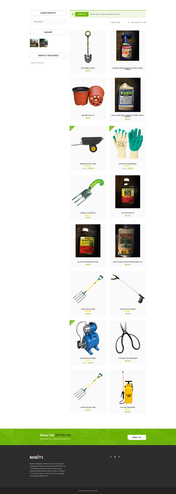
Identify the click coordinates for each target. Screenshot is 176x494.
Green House (38, 22)
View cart (82, 14)
